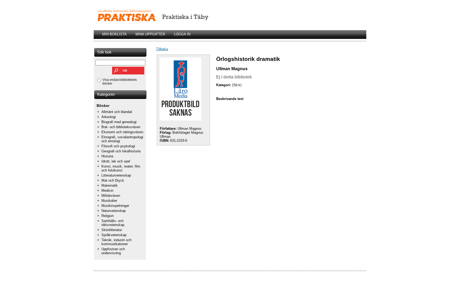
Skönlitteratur (111, 230)
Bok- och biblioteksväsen (120, 127)
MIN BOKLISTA (114, 34)
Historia (107, 156)
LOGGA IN (182, 34)
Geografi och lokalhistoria (121, 151)
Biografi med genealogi (119, 122)
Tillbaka (162, 49)
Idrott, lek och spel (115, 161)
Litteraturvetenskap (116, 175)
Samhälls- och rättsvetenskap (112, 223)
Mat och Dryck (112, 180)
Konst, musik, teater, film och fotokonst (120, 168)
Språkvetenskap (113, 235)
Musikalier (109, 201)
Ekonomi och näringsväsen (122, 132)
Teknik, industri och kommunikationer (116, 242)
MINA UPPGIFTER (150, 34)
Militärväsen (110, 196)
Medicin (107, 191)
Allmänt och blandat (116, 112)
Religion (107, 216)
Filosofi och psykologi (118, 146)
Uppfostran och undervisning (113, 251)
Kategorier (106, 94)
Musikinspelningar (115, 206)
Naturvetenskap (113, 211)
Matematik (109, 185)
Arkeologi (108, 117)
